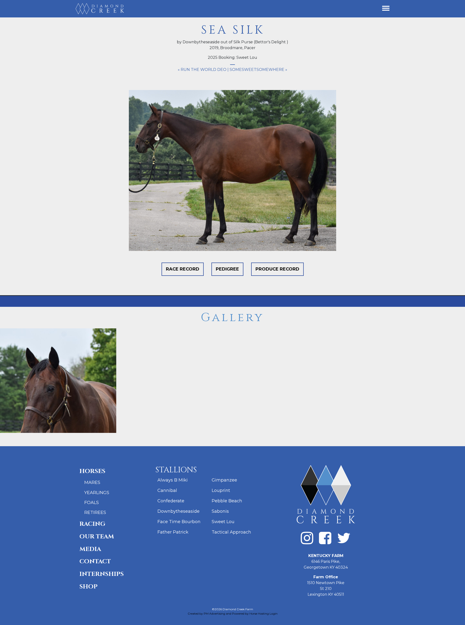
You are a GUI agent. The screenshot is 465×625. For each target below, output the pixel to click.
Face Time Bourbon (179, 521)
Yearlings (96, 492)
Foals (91, 502)
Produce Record (277, 269)
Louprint (221, 490)
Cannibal (167, 490)
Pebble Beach (227, 501)
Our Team (96, 537)
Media (90, 549)
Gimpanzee (224, 480)
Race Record (182, 269)
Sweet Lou (223, 521)
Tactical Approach (231, 532)
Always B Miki (172, 480)
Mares (92, 482)
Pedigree (227, 269)
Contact (95, 561)
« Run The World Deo (202, 69)
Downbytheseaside (178, 511)
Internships (101, 574)
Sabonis (220, 511)
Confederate (170, 501)
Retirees (95, 512)
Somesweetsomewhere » (258, 69)
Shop (88, 587)
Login (274, 613)
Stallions (176, 470)
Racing (92, 524)
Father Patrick (172, 532)
